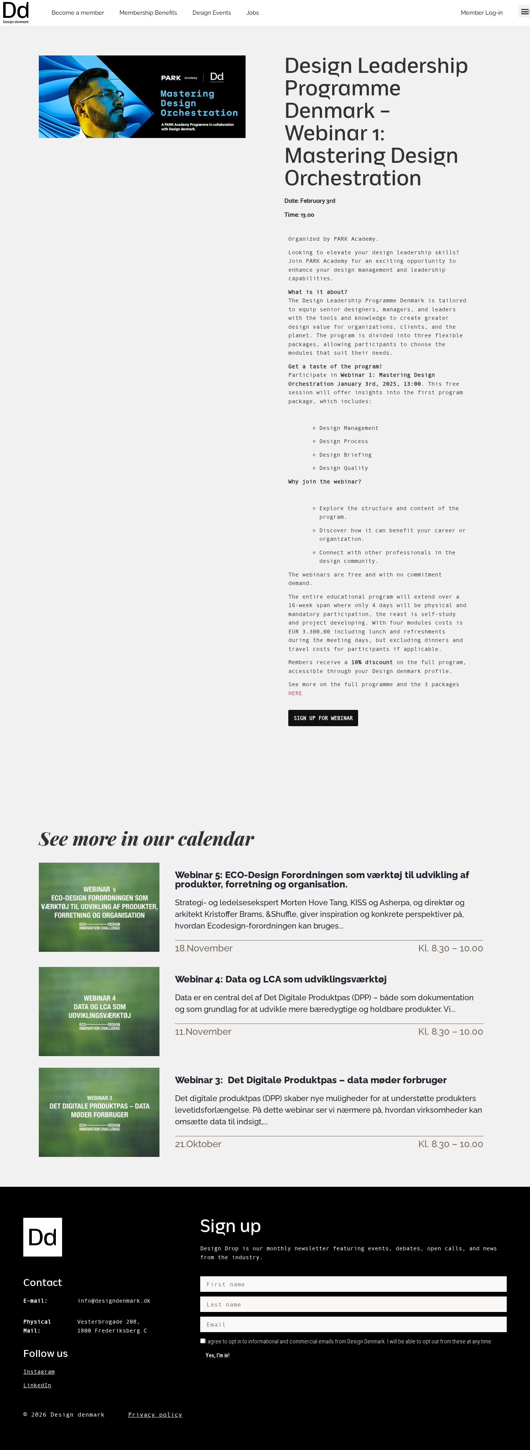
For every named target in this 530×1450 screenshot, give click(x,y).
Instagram (39, 1371)
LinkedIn (37, 1385)
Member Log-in (482, 12)
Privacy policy (155, 1414)
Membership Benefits (148, 12)
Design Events (211, 12)
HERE (295, 693)
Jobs (252, 12)
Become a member (78, 12)
